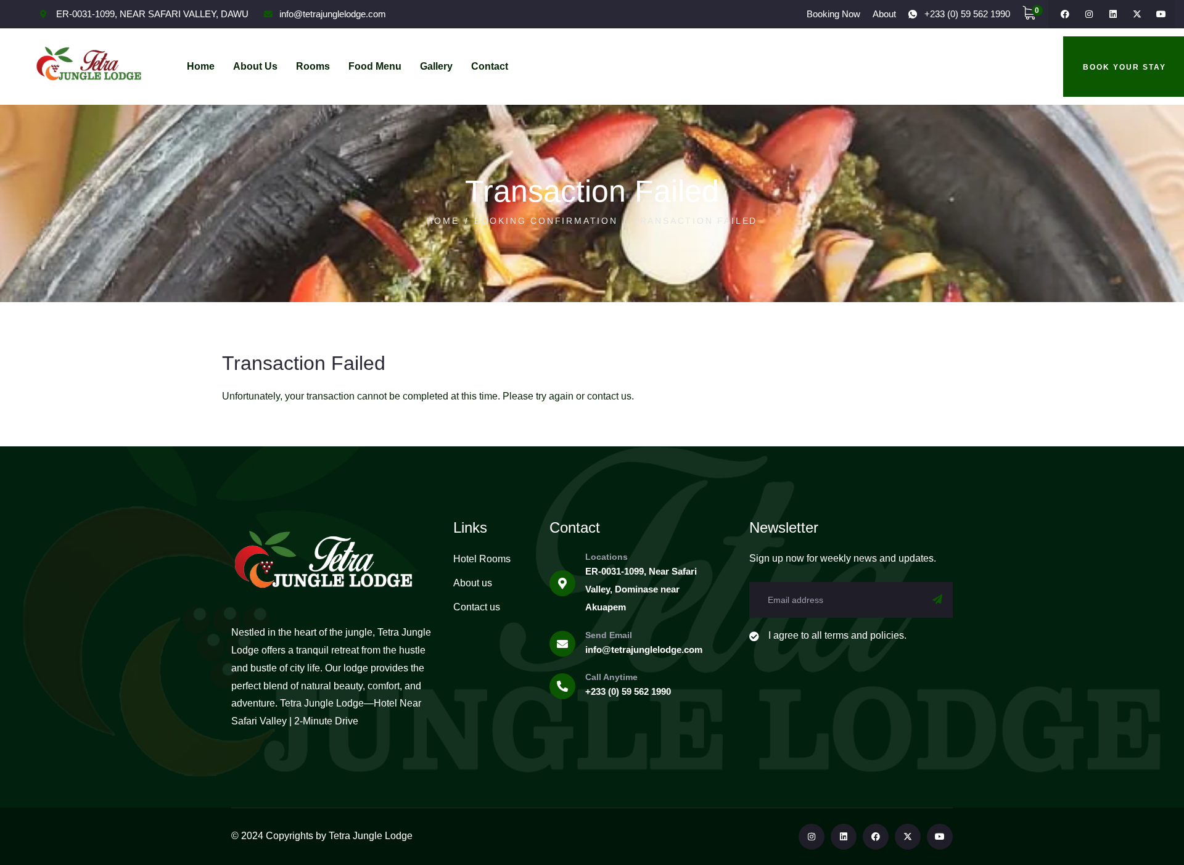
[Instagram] (1089, 14)
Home (443, 221)
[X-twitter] (1137, 14)
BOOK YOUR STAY (1124, 67)
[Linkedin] (1113, 14)
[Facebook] (1065, 14)
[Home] (89, 66)
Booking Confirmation (546, 221)
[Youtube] (1161, 14)
